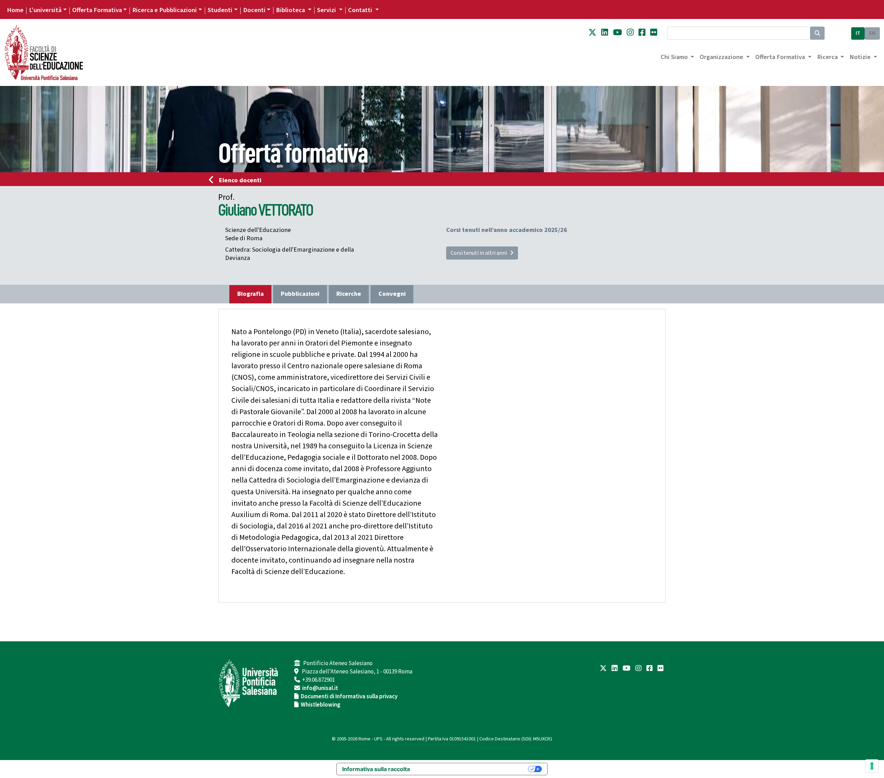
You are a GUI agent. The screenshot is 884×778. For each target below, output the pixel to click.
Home (15, 10)
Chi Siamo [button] (675, 56)
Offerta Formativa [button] (780, 56)
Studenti (220, 10)
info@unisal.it (320, 688)
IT (858, 33)
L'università (45, 10)
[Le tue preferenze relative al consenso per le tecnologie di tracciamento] (871, 765)
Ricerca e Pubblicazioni (164, 10)
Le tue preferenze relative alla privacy (472, 769)
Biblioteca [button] (291, 10)
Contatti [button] (361, 10)
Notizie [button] (860, 56)
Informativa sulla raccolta (376, 769)
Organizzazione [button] (722, 56)
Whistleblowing (320, 705)
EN (872, 33)
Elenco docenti (240, 180)
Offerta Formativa (97, 10)
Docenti (254, 10)
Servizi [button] (327, 10)
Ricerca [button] (828, 56)
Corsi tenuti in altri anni (480, 253)
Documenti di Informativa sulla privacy (349, 696)
